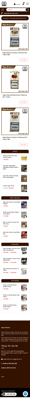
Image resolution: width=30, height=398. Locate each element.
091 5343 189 (11, 394)
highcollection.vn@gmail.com (12, 359)
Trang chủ (6, 18)
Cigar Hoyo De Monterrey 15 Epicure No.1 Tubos (15, 96)
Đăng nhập (17, 4)
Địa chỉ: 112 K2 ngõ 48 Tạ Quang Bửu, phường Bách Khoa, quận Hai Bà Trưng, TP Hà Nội (14, 353)
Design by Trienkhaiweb (8, 391)
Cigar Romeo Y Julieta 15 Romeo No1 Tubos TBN (15, 54)
